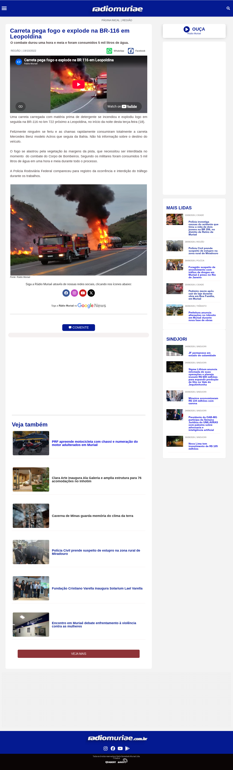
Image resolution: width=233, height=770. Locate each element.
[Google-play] (127, 748)
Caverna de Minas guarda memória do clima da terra (92, 516)
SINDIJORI (201, 346)
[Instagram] (74, 293)
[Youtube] (82, 293)
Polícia (200, 260)
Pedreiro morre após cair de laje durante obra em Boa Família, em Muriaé (202, 295)
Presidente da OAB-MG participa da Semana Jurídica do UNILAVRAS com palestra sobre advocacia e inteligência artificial (203, 423)
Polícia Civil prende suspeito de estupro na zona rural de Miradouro (96, 552)
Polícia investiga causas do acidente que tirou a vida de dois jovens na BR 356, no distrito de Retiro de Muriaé (203, 228)
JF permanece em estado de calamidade (202, 354)
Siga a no (64, 305)
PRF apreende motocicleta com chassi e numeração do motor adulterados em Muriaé (95, 443)
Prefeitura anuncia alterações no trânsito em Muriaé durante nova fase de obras (202, 316)
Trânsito (201, 306)
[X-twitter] (91, 293)
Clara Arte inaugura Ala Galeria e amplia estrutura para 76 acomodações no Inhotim (96, 479)
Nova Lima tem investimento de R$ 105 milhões (203, 446)
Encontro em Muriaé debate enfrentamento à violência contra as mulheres (94, 624)
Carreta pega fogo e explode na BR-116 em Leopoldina (69, 33)
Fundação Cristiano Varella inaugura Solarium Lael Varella (97, 588)
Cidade (200, 215)
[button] (4, 8)
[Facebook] (66, 293)
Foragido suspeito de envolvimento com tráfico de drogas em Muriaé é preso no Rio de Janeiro (202, 272)
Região (127, 20)
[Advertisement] (194, 67)
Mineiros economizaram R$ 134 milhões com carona (203, 401)
